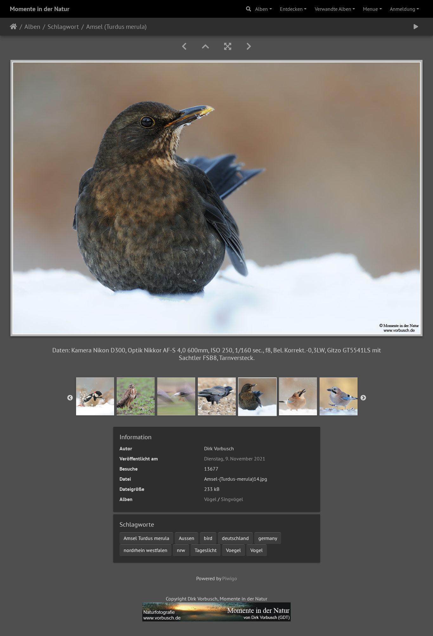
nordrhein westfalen (145, 550)
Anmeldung (402, 9)
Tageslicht (206, 550)
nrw (181, 550)
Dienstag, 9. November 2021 (234, 458)
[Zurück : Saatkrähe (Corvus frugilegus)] (184, 46)
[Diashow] (416, 26)
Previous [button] (70, 398)
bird (208, 538)
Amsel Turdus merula (146, 538)
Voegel (233, 550)
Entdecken (291, 9)
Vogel (256, 550)
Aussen (186, 538)
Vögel (210, 499)
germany (267, 538)
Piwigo (229, 578)
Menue (370, 9)
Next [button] (363, 398)
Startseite (13, 26)
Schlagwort (63, 26)
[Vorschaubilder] (205, 46)
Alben (261, 9)
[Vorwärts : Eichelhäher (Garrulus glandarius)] (249, 46)
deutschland (235, 538)
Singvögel (232, 499)
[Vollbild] (228, 46)
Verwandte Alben (333, 9)
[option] (95, 396)
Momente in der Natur (39, 9)
